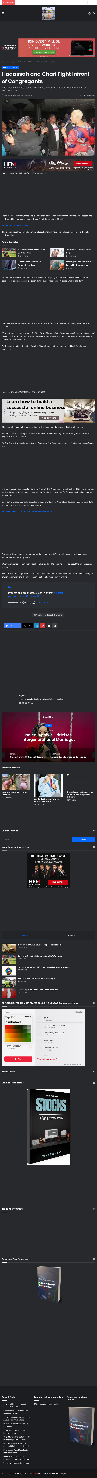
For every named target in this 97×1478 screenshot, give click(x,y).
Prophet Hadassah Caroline (48, 615)
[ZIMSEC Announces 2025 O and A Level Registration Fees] (9, 970)
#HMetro (58, 592)
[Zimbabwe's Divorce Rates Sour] (57, 252)
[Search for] (94, 14)
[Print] (54, 625)
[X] (23, 703)
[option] (48, 737)
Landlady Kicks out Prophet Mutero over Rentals (47, 800)
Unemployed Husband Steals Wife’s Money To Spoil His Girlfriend (80, 794)
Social (15, 67)
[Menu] (3, 14)
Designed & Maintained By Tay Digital (51, 1473)
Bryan (21, 695)
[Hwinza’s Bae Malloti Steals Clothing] (16, 782)
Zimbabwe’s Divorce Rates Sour (16, 1463)
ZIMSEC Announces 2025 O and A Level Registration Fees (44, 967)
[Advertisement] (48, 29)
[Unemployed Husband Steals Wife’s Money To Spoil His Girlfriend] (81, 782)
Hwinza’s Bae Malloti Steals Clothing (14, 793)
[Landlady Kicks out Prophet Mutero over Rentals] (48, 785)
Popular (71, 935)
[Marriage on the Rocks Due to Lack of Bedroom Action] (57, 265)
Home (6, 62)
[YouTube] (26, 703)
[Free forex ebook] (48, 47)
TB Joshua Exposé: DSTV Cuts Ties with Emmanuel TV (27, 511)
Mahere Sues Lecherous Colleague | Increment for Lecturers (48, 737)
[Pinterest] (42, 625)
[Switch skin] (89, 14)
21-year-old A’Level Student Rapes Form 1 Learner (40, 945)
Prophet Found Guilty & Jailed (15, 225)
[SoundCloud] (32, 703)
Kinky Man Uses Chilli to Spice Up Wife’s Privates (40, 956)
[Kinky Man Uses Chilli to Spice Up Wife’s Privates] (9, 252)
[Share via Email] (48, 625)
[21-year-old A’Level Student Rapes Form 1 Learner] (9, 948)
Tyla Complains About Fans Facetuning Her (33, 3)
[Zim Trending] (48, 13)
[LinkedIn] (36, 625)
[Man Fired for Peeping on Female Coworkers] (9, 265)
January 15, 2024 (45, 602)
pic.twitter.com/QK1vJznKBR (24, 596)
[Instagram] (29, 703)
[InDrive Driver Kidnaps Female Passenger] (9, 982)
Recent (25, 935)
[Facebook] (19, 703)
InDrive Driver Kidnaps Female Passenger (36, 978)
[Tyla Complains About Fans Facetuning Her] (9, 993)
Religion (13, 62)
